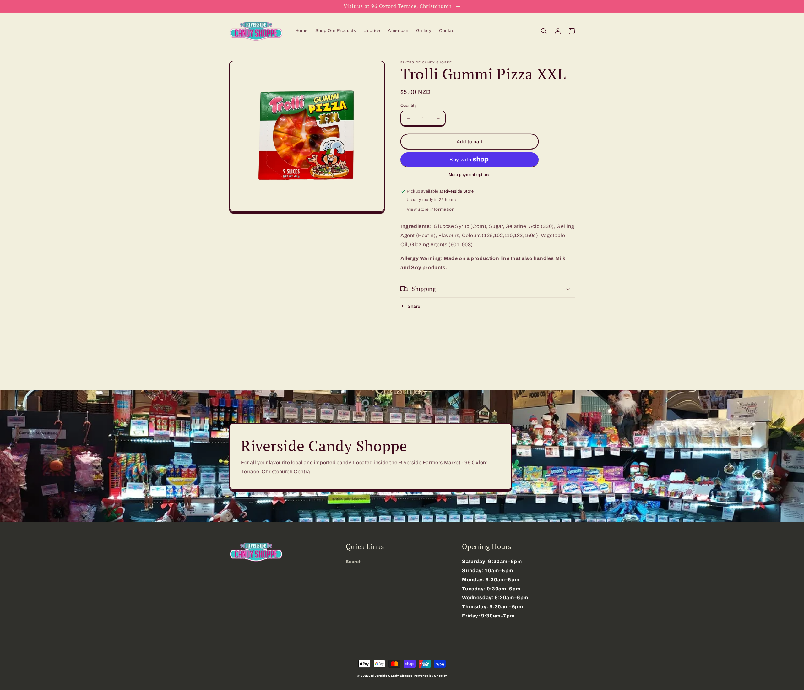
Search (354, 561)
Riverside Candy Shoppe (391, 675)
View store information (430, 209)
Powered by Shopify (430, 675)
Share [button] (414, 306)
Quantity (408, 105)
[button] (544, 31)
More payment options (470, 174)
